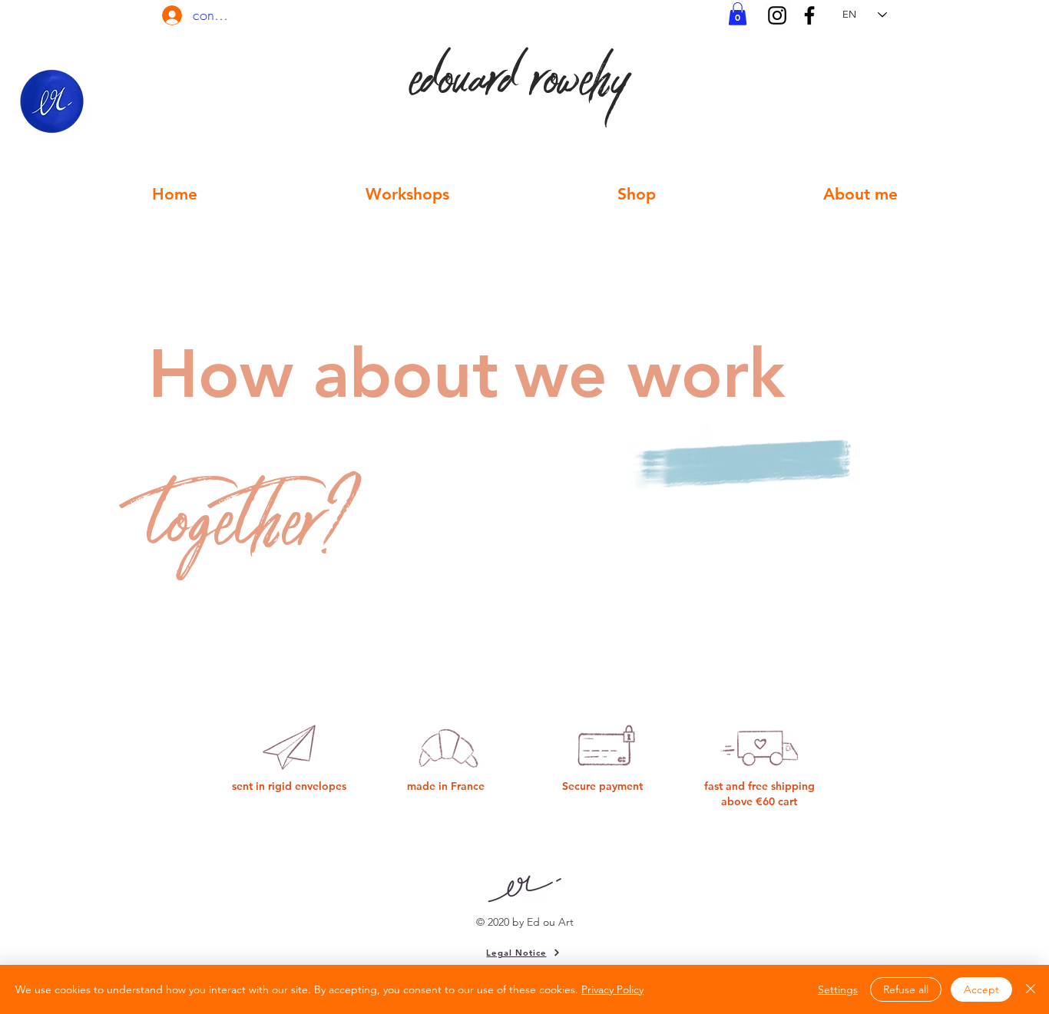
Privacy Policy (612, 989)
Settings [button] (838, 989)
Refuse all (905, 989)
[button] (737, 13)
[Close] (1030, 989)
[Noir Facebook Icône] (809, 15)
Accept (981, 989)
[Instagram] (777, 15)
